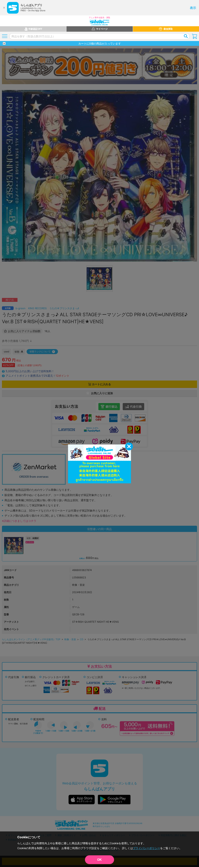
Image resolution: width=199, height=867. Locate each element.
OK (99, 859)
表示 (193, 8)
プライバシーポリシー (146, 848)
